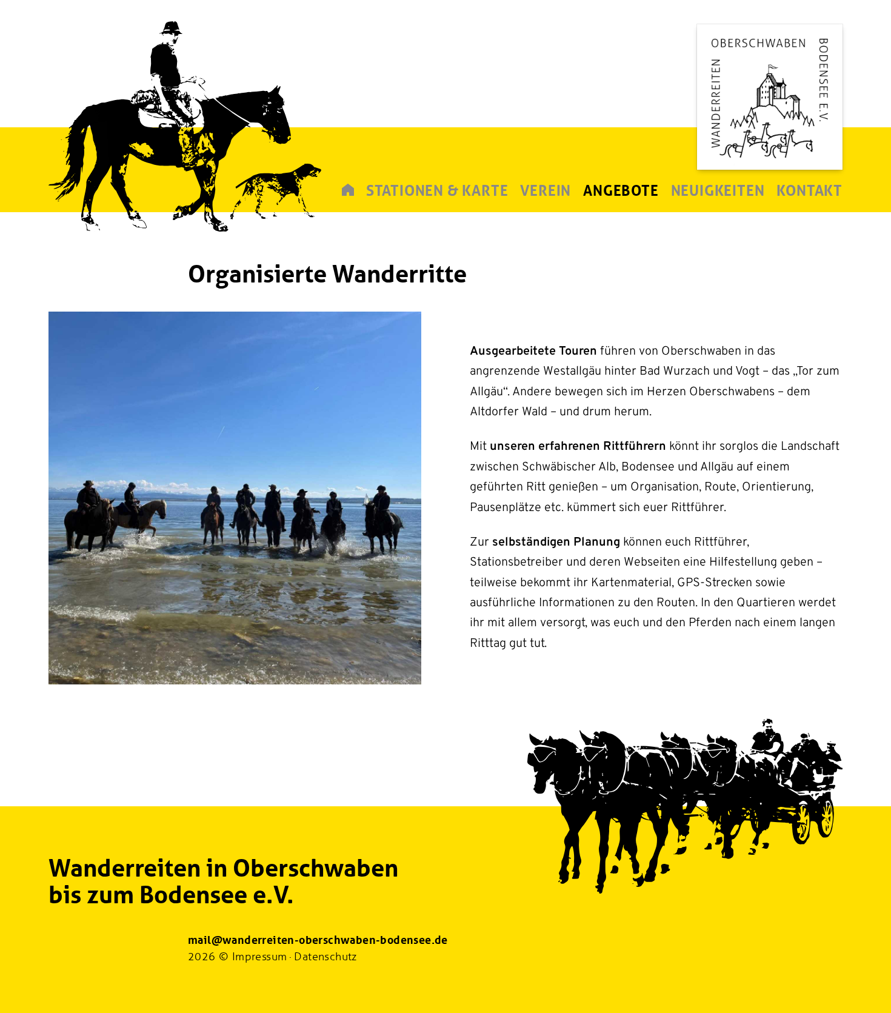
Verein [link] (545, 190)
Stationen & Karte (437, 190)
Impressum (259, 956)
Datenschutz (325, 956)
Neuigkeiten (718, 190)
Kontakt (809, 190)
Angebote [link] (620, 190)
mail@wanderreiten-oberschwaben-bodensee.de (318, 940)
